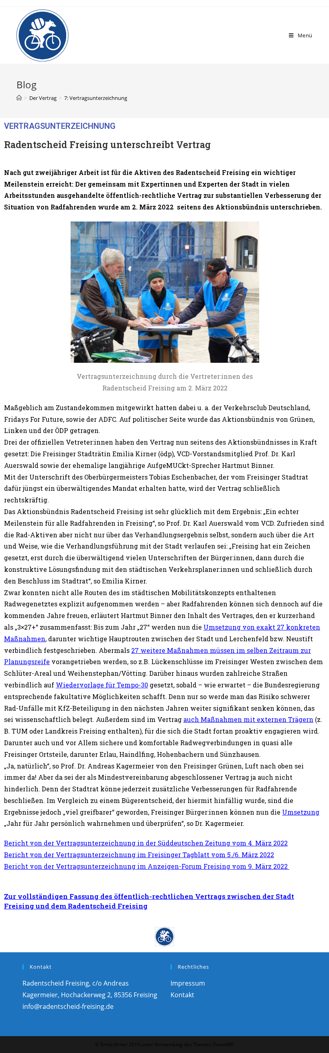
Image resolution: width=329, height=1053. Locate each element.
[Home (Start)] (19, 98)
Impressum (188, 983)
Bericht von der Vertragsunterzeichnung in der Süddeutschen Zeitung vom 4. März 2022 (146, 843)
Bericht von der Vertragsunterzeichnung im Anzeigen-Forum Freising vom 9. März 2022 (146, 866)
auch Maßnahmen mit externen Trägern (248, 719)
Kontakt (182, 994)
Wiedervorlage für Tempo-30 (102, 685)
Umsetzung (300, 812)
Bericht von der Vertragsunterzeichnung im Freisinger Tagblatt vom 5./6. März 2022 (139, 854)
